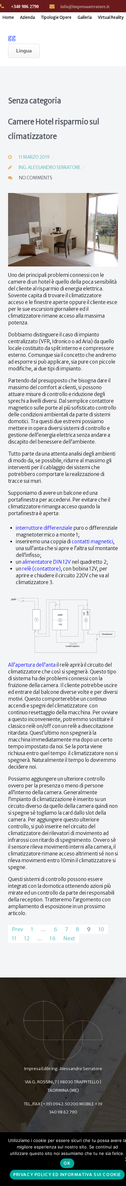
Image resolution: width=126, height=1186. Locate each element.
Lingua (24, 50)
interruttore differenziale (44, 528)
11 (14, 938)
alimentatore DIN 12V (46, 562)
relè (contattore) (41, 569)
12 (26, 938)
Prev (17, 929)
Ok (67, 1163)
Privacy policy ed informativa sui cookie (67, 1174)
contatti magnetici (92, 541)
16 (53, 938)
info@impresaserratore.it (85, 6)
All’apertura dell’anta (32, 665)
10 (101, 929)
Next (69, 938)
